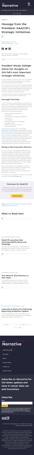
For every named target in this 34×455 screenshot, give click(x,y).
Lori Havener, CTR (8, 306)
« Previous (6, 324)
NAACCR (5, 272)
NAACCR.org (7, 350)
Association (4, 19)
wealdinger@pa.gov (16, 176)
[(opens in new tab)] (5, 418)
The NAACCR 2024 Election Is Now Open (15, 276)
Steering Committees (7, 132)
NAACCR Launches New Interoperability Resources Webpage (14, 242)
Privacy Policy (7, 362)
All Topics (5, 354)
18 (20, 324)
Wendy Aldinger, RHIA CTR (9, 42)
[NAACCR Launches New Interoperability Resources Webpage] (17, 226)
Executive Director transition (12, 204)
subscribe (10, 91)
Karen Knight (6, 237)
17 (17, 324)
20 (27, 324)
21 (30, 324)
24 (15, 327)
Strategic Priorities (12, 205)
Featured (23, 204)
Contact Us (6, 366)
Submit (5, 405)
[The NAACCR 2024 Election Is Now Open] (17, 262)
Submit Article (7, 371)
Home (3, 54)
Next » (20, 327)
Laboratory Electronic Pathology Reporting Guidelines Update (17, 310)
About (4, 358)
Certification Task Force (12, 138)
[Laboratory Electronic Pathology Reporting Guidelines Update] (17, 295)
